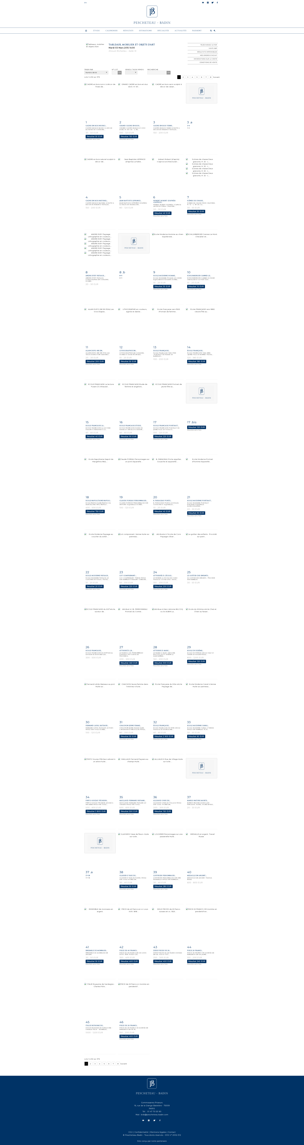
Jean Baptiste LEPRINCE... (130, 201)
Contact (172, 1132)
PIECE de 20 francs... (128, 1025)
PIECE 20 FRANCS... (195, 950)
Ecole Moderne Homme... (164, 276)
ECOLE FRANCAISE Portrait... (166, 426)
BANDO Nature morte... (197, 801)
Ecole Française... (161, 351)
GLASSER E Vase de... (128, 875)
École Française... (161, 726)
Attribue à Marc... (161, 651)
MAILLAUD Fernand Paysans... (132, 801)
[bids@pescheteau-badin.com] (203, 2)
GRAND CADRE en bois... (129, 126)
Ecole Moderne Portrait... (199, 501)
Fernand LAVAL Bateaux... (97, 726)
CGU (130, 1132)
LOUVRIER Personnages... (164, 875)
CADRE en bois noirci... (96, 126)
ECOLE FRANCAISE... (94, 651)
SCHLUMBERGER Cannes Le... (199, 276)
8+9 (120, 276)
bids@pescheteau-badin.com (154, 1115)
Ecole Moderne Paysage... (97, 576)
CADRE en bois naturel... (97, 201)
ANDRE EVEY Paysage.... (95, 276)
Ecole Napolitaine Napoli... (98, 501)
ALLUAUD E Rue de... (161, 801)
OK (119, 72)
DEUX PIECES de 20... (162, 950)
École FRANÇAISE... (195, 351)
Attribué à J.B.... (126, 651)
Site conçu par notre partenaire (152, 1141)
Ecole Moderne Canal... (198, 726)
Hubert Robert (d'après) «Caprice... (164, 201)
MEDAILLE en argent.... (197, 875)
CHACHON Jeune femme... (130, 726)
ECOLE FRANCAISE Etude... (130, 426)
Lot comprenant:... (128, 576)
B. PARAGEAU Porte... (162, 501)
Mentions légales (158, 1132)
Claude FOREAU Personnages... (133, 501)
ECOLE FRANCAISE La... (95, 426)
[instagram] (207, 2)
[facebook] (217, 2)
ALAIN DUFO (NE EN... (94, 351)
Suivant (216, 77)
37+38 (88, 875)
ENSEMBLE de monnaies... (96, 950)
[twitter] (212, 2)
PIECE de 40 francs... (128, 950)
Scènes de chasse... (195, 201)
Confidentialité (141, 1132)
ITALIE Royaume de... (95, 1025)
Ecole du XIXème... (195, 651)
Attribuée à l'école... (162, 576)
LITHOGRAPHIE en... (128, 351)
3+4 (188, 126)
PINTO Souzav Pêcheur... (97, 801)
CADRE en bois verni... (163, 126)
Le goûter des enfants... (198, 576)
